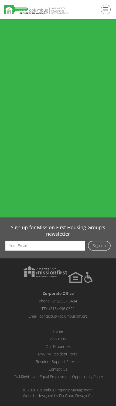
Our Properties (58, 346)
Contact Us (58, 369)
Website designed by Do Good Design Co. (58, 395)
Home (58, 331)
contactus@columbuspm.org (63, 316)
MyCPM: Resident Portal (58, 354)
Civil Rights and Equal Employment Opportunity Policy (58, 376)
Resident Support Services (58, 361)
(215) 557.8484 (64, 301)
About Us (58, 338)
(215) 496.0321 (62, 308)
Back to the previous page (38, 245)
